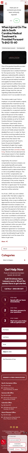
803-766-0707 (7, 405)
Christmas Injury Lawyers (8, 48)
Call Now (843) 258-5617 (14, 289)
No (11, 21)
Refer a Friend (17, 432)
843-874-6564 (7, 385)
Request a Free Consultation (14, 377)
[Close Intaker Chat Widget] (26, 433)
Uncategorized (21, 48)
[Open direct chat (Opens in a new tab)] (24, 433)
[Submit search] (24, 248)
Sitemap (22, 431)
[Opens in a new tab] (11, 427)
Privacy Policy (9, 432)
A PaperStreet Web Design (14, 433)
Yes (16, 21)
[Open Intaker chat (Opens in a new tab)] (10, 452)
